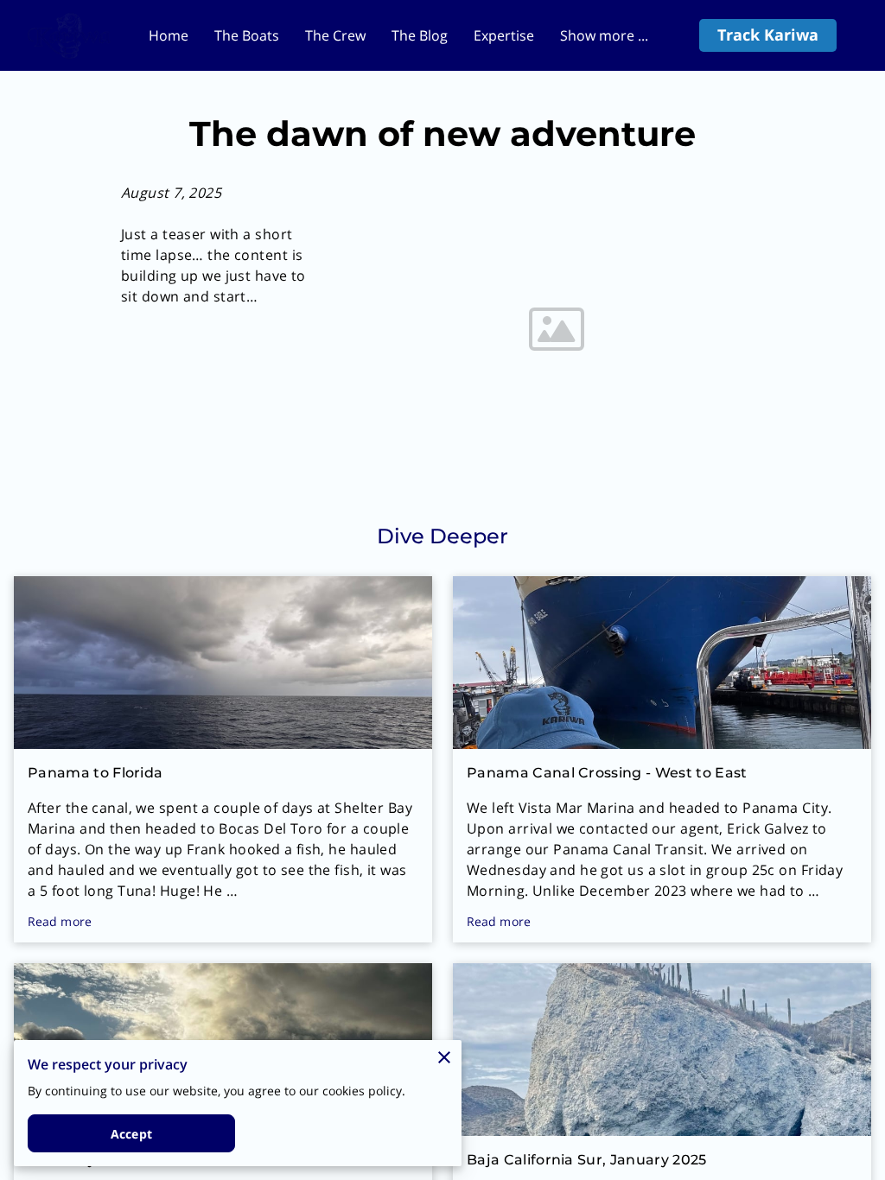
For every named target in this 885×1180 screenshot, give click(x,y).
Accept (131, 1134)
